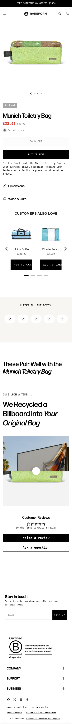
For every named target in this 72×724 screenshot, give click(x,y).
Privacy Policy (40, 707)
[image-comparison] (36, 471)
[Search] (60, 14)
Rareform (19, 719)
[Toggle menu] (4, 14)
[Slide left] (31, 93)
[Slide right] (41, 93)
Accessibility (14, 713)
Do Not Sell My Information (41, 713)
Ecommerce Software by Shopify (43, 719)
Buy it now (36, 154)
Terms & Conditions (17, 707)
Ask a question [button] (36, 547)
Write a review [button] (36, 538)
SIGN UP (59, 614)
